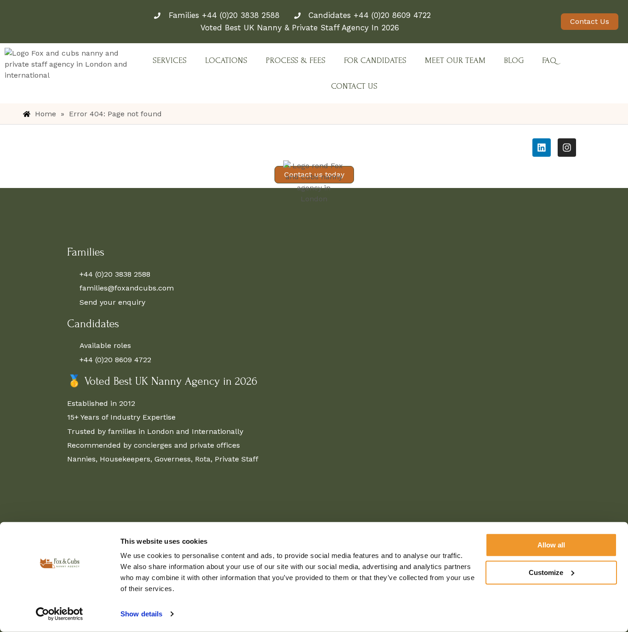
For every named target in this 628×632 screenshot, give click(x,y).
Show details (141, 614)
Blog (514, 60)
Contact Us (354, 86)
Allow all (551, 545)
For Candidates (375, 60)
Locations (226, 60)
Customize (546, 572)
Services (170, 60)
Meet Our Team (455, 60)
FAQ (549, 60)
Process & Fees (295, 60)
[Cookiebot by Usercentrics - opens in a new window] (59, 614)
